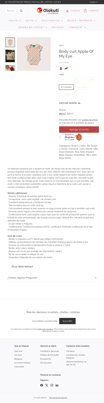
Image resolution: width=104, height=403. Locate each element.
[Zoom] (33, 54)
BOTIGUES (58, 27)
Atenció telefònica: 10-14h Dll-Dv (76, 363)
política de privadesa (45, 329)
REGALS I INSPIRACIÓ (80, 21)
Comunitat (19, 367)
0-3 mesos (74, 80)
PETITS (30, 21)
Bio (88, 146)
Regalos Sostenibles (75, 155)
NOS (82, 152)
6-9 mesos (66, 87)
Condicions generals (49, 351)
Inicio (61, 45)
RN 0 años (91, 155)
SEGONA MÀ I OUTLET (32, 27)
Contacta (70, 351)
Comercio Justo (77, 149)
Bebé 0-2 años (78, 146)
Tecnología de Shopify (58, 398)
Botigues (18, 359)
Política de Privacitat (49, 355)
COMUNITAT (76, 27)
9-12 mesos (82, 87)
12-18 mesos (67, 94)
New (77, 152)
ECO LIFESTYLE (51, 21)
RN (62, 80)
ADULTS (14, 21)
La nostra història (22, 363)
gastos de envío (90, 120)
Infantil (89, 149)
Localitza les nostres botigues (75, 356)
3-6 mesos (90, 80)
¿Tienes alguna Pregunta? (22, 277)
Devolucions (46, 363)
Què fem (18, 351)
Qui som (18, 355)
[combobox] (15, 10)
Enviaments (45, 359)
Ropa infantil (65, 158)
